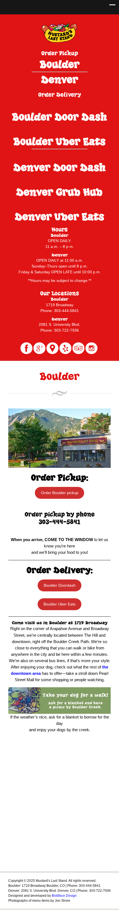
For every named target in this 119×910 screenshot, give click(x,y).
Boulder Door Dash (59, 116)
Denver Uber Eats (59, 216)
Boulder (59, 64)
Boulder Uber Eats (59, 141)
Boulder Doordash (60, 585)
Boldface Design (64, 896)
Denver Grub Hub (59, 191)
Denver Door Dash (59, 167)
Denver (59, 79)
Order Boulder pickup (59, 493)
